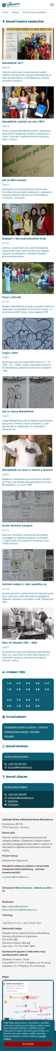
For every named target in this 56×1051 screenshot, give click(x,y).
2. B (19, 689)
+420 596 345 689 (17, 794)
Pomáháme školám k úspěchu (20, 727)
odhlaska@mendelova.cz (21, 797)
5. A (47, 683)
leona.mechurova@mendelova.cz (19, 909)
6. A (9, 699)
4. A (37, 683)
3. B (28, 689)
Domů (5, 12)
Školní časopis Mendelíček (35, 12)
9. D (37, 705)
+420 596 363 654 (17, 763)
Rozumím (28, 1044)
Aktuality (35, 731)
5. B (47, 689)
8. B (28, 705)
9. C (37, 699)
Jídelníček (13, 801)
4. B (37, 689)
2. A (19, 683)
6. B (9, 705)
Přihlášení (13, 804)
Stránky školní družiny (16, 756)
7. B (19, 705)
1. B (9, 689)
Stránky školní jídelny (15, 786)
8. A (28, 699)
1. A (9, 683)
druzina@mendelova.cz (20, 767)
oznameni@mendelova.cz (15, 877)
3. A (28, 683)
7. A (19, 699)
